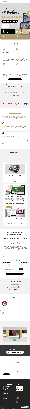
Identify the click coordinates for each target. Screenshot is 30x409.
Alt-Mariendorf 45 (5, 388)
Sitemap (17, 402)
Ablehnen (15, 206)
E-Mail (3, 365)
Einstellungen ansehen (20, 206)
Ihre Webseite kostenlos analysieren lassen (14, 274)
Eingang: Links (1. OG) (6, 390)
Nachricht (16, 365)
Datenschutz (15, 208)
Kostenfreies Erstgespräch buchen (10, 21)
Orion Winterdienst (4, 313)
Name (3, 362)
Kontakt (17, 401)
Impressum (18, 208)
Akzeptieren (8, 206)
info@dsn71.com (5, 393)
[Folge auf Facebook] (6, 398)
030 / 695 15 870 (5, 392)
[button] (23, 200)
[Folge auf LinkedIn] (5, 398)
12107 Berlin (5, 389)
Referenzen (17, 397)
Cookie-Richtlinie (12, 208)
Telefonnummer (17, 362)
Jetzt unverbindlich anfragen (14, 79)
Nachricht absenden (6, 374)
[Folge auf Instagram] (3, 398)
